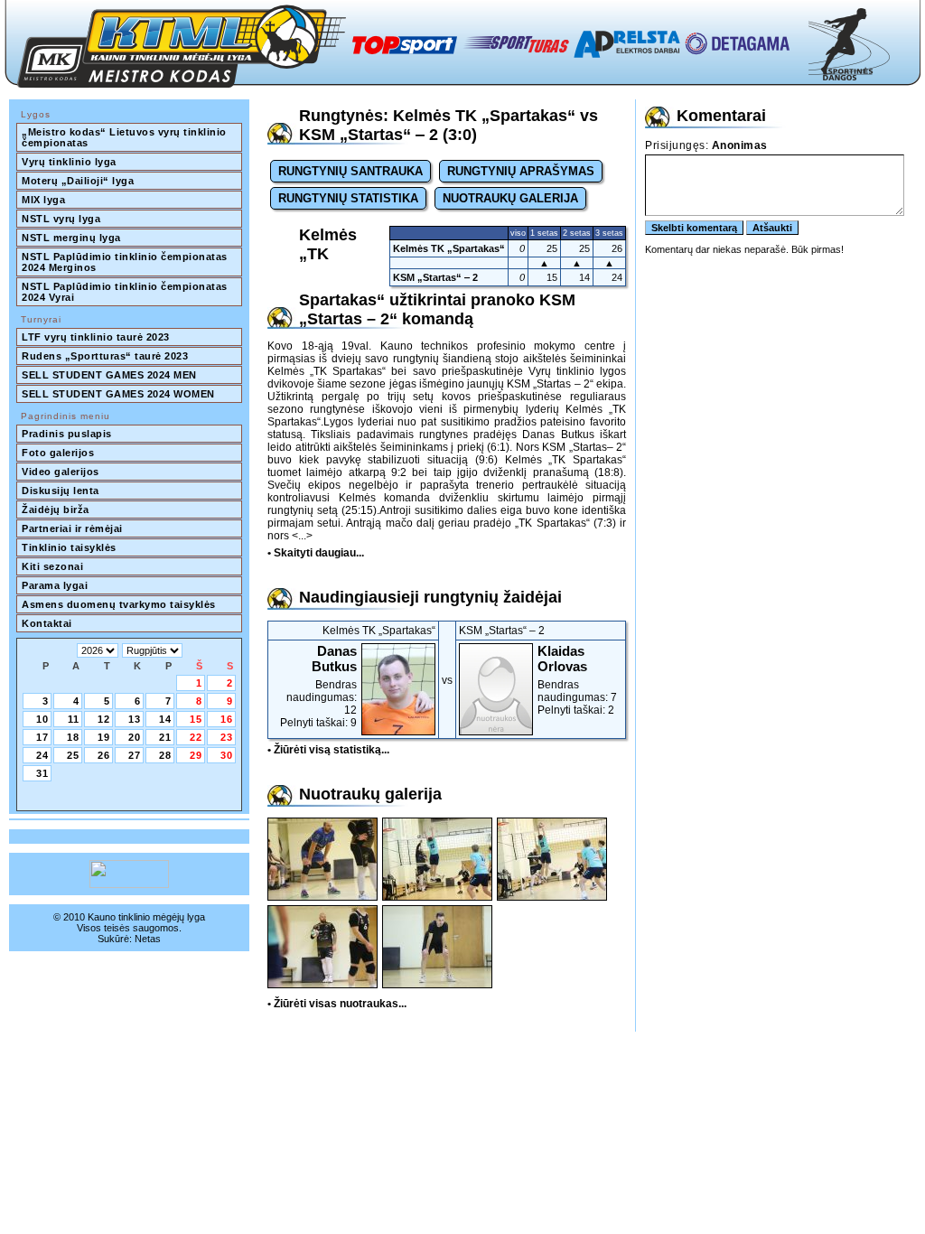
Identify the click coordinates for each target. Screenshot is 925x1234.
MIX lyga (43, 199)
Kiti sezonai (52, 566)
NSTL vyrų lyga (61, 218)
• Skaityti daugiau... (315, 553)
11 (73, 719)
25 (73, 755)
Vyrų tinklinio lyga (69, 161)
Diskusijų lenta (60, 490)
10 (42, 719)
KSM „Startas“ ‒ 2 (435, 277)
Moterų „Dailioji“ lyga (78, 180)
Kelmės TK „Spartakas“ (449, 248)
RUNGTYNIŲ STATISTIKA (348, 198)
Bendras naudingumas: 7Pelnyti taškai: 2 (577, 679)
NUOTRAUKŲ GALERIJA (510, 198)
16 (226, 719)
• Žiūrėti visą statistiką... (328, 749)
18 (73, 737)
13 (134, 719)
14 (165, 719)
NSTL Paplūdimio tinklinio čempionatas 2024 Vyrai (126, 292)
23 (226, 737)
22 (196, 737)
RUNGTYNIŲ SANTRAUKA (350, 171)
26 (104, 755)
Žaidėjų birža (55, 509)
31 (42, 773)
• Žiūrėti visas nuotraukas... (336, 1003)
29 (196, 755)
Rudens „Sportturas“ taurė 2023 (105, 356)
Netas (148, 938)
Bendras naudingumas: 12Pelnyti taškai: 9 (318, 686)
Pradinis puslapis (67, 433)
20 (134, 737)
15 (196, 719)
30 (226, 755)
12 (104, 719)
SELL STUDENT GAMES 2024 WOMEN (118, 393)
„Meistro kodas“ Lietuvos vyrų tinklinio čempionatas (125, 137)
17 (42, 737)
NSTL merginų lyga (71, 237)
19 (104, 737)
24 (42, 755)
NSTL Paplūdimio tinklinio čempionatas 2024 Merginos (126, 262)
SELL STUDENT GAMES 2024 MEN (109, 374)
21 (165, 737)
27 (134, 755)
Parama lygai (55, 585)
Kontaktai (47, 623)
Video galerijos (60, 471)
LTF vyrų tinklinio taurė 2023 (96, 337)
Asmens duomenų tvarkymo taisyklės (119, 604)
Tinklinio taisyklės (69, 547)
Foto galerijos (58, 452)
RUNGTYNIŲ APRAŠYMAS (520, 171)
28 (165, 755)
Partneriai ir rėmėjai (72, 528)
